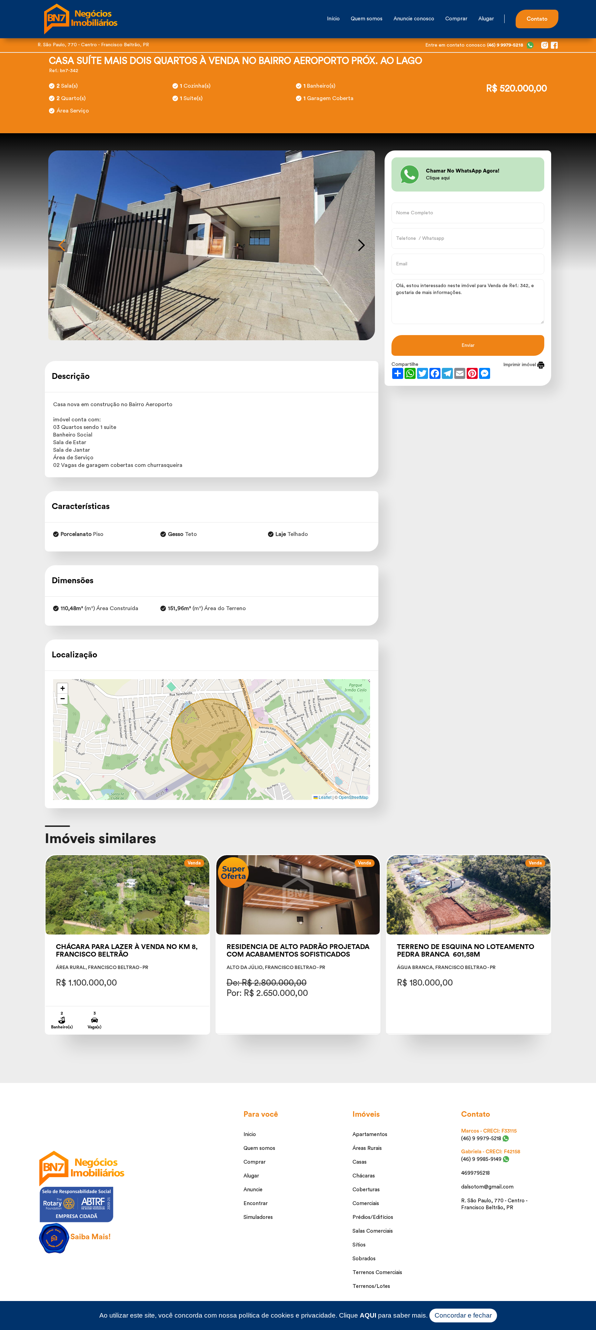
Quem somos (367, 18)
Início (333, 18)
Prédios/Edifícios (372, 1217)
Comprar (456, 18)
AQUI (368, 1315)
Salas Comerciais (372, 1231)
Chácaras (363, 1176)
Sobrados (364, 1258)
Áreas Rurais (367, 1148)
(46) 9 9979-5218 (481, 1138)
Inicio (250, 1134)
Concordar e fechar (463, 1315)
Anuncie (253, 1189)
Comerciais (365, 1203)
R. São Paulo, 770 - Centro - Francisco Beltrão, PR (494, 1204)
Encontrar (256, 1203)
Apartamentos (369, 1134)
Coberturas (366, 1189)
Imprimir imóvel (520, 364)
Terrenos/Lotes (371, 1286)
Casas (359, 1162)
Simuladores (258, 1217)
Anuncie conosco (414, 18)
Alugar (486, 18)
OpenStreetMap (353, 797)
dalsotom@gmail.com (487, 1187)
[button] (62, 245)
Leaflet (324, 797)
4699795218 (475, 1173)
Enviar (468, 345)
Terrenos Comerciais (377, 1272)
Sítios (359, 1245)
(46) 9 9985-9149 (481, 1159)
